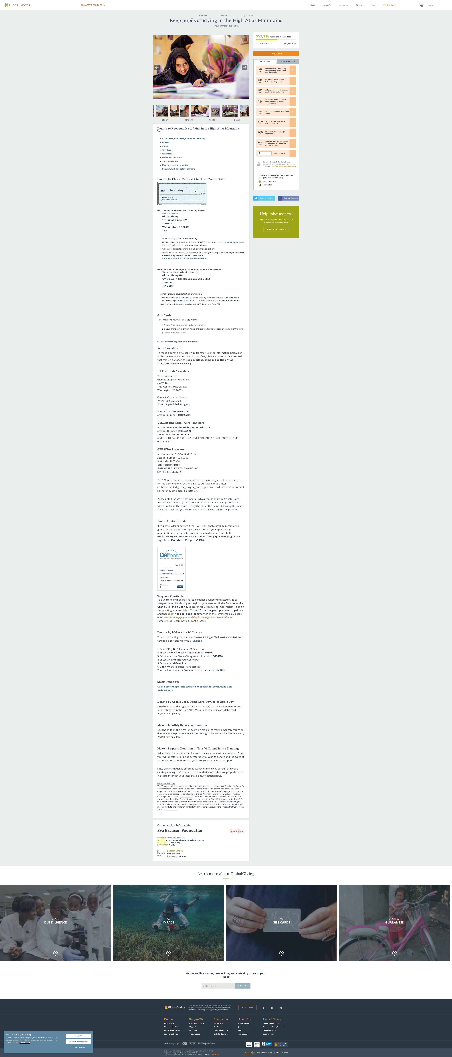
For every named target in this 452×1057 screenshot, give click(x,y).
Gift (391, 5)
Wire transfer (168, 153)
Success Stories (269, 1034)
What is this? (180, 565)
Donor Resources (269, 1030)
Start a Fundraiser (276, 229)
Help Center (247, 1007)
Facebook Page (174, 842)
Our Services (218, 1023)
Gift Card (166, 150)
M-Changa (195, 640)
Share (237, 120)
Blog (373, 5)
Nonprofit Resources (271, 1023)
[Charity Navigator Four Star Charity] (250, 1044)
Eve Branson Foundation (227, 26)
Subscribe (243, 986)
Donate (91, 5)
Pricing (277, 1053)
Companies (343, 5)
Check (165, 146)
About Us (244, 1019)
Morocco (224, 15)
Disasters (359, 5)
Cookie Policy (25, 1042)
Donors (168, 1019)
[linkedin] (281, 1007)
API (282, 1053)
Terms (270, 1053)
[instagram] (272, 1007)
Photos (213, 120)
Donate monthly (288, 61)
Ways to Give (169, 1023)
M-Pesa (165, 142)
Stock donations (170, 161)
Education (203, 15)
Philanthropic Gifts (171, 1027)
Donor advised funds (172, 157)
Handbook (193, 1030)
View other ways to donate (285, 166)
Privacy (257, 1053)
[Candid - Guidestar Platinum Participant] (258, 1044)
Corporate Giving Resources (274, 1027)
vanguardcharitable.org (172, 603)
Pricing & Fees (194, 1034)
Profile (172, 845)
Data (286, 1053)
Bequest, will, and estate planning (178, 169)
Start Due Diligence (196, 1023)
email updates (234, 242)
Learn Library (272, 1019)
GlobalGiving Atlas (221, 1034)
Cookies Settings (78, 1047)
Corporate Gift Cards (222, 1030)
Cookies (264, 1053)
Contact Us (242, 1034)
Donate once (264, 61)
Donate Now (276, 54)
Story (165, 120)
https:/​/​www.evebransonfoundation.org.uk (185, 840)
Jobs (240, 1027)
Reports (189, 120)
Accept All (78, 1036)
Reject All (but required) (78, 1042)
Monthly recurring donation (175, 165)
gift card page (172, 341)
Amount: (163, 584)
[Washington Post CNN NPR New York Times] (195, 1044)
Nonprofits (327, 5)
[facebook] (263, 1007)
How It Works (243, 1023)
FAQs (240, 1030)
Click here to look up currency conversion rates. (185, 258)
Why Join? (192, 1027)
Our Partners (219, 1027)
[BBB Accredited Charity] (268, 1044)
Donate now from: (166, 570)
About (312, 5)
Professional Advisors (172, 1030)
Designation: (164, 577)
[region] (48, 1042)
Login (430, 5)
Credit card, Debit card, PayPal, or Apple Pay (183, 138)
